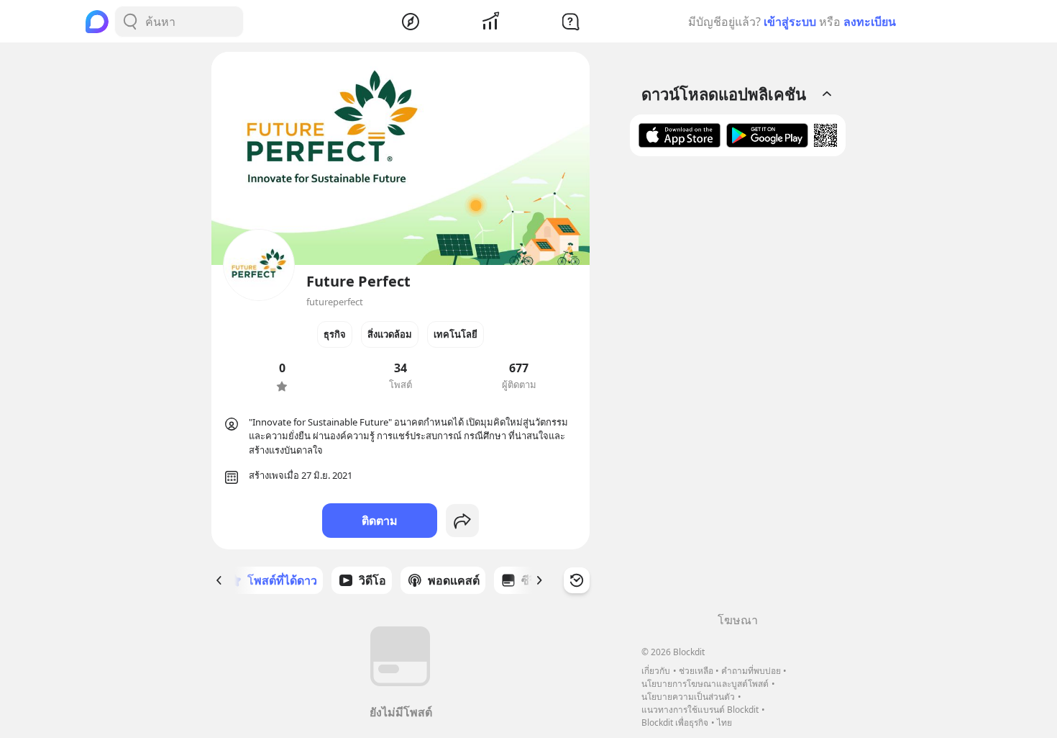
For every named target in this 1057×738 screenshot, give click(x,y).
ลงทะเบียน (869, 22)
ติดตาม (380, 520)
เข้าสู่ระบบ (790, 22)
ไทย (724, 722)
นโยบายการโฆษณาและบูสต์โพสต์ (705, 684)
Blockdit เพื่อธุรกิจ (674, 722)
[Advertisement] (738, 390)
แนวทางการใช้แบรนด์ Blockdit (700, 709)
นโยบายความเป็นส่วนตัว (688, 696)
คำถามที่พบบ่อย (751, 671)
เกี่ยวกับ (655, 671)
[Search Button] (130, 21)
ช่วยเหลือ (696, 671)
